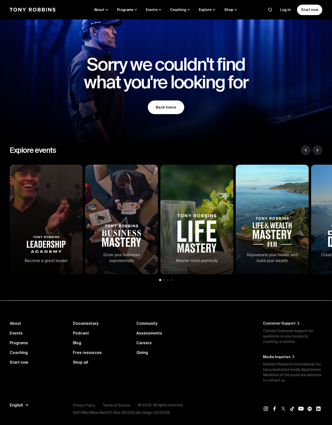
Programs (19, 343)
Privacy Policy (84, 405)
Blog (77, 343)
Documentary (85, 323)
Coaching (19, 352)
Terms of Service (116, 405)
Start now (19, 362)
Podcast (81, 333)
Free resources (87, 352)
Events (16, 333)
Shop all (80, 362)
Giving (142, 352)
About (15, 323)
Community (146, 323)
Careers (144, 343)
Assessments (149, 333)
